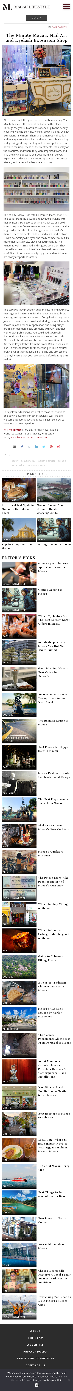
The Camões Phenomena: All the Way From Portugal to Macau (54, 1038)
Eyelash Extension (46, 460)
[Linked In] (36, 446)
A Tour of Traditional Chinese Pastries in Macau (53, 986)
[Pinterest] (51, 446)
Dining (7, 688)
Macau (7, 1212)
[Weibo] (58, 446)
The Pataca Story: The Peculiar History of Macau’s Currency (53, 881)
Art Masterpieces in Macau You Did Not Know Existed (51, 646)
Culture (8, 714)
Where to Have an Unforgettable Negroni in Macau (53, 934)
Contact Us (36, 1365)
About (35, 1331)
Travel (42, 500)
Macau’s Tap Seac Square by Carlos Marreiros (50, 1012)
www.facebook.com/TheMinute (29, 437)
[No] (68, 1380)
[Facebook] (22, 446)
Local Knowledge (14, 583)
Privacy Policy (35, 1351)
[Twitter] (44, 446)
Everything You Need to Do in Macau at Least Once (54, 1300)
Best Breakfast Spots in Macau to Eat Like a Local (18, 509)
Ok (37, 1385)
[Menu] (66, 6)
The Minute (14, 429)
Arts (5, 662)
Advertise (35, 1344)
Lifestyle (8, 741)
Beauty (36, 17)
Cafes (6, 1238)
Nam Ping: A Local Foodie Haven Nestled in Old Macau (53, 1091)
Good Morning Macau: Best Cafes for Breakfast (53, 672)
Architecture (11, 1028)
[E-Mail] (14, 446)
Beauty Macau (28, 460)
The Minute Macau (36, 465)
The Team (36, 1337)
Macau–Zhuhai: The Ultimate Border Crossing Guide (50, 509)
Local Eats (9, 500)
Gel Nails (62, 460)
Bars (6, 636)
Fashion (8, 793)
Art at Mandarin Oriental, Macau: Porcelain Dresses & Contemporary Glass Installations (52, 1069)
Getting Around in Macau (54, 544)
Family (7, 819)
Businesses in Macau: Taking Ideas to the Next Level (52, 698)
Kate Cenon (59, 26)
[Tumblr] (29, 446)
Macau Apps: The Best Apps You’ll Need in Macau (53, 567)
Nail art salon (18, 465)
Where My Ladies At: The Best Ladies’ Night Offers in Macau (54, 620)
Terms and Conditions (35, 1358)
